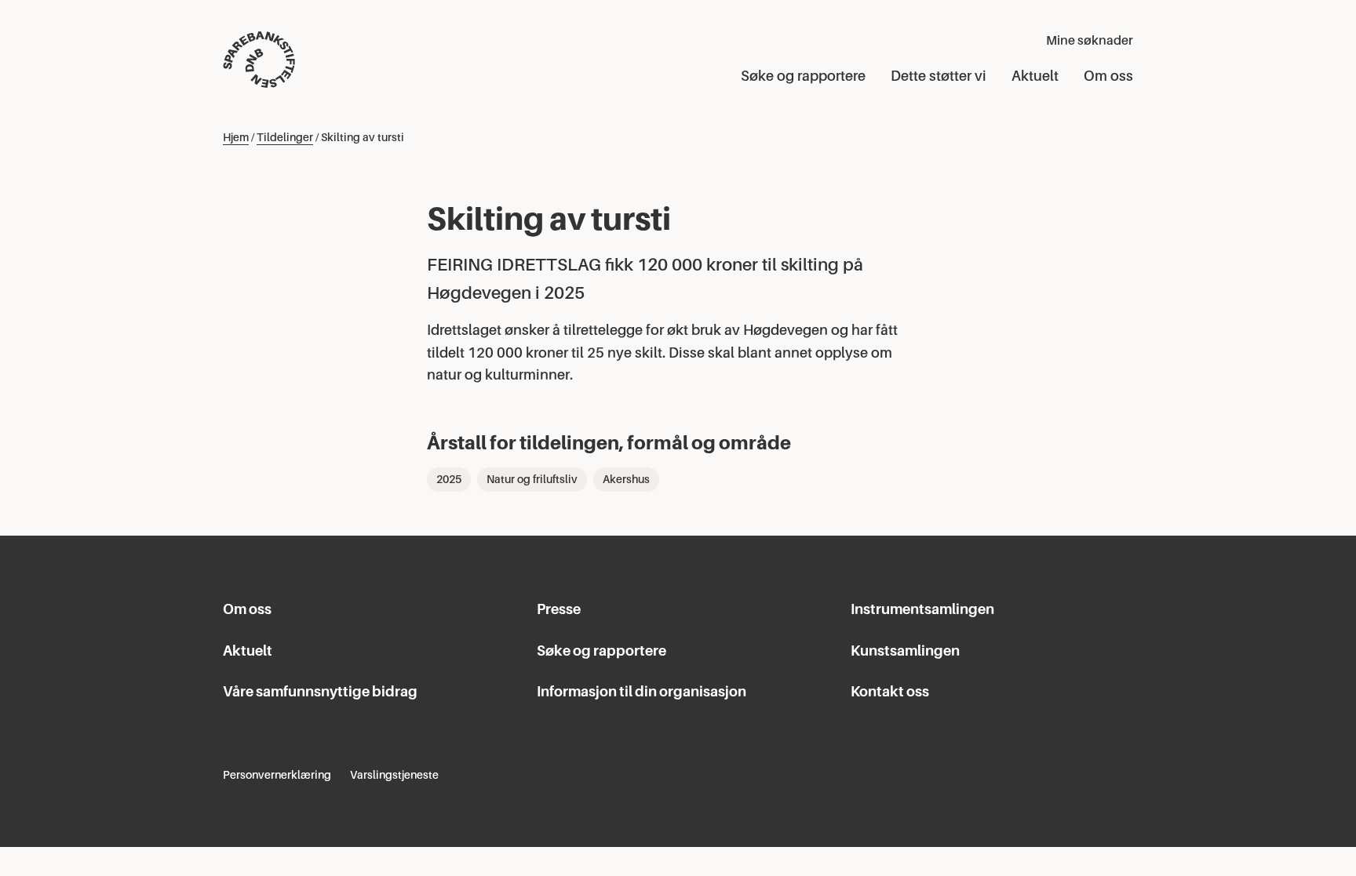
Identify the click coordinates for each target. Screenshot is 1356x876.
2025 (448, 479)
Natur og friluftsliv (532, 479)
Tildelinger (285, 137)
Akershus (626, 479)
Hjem (236, 137)
